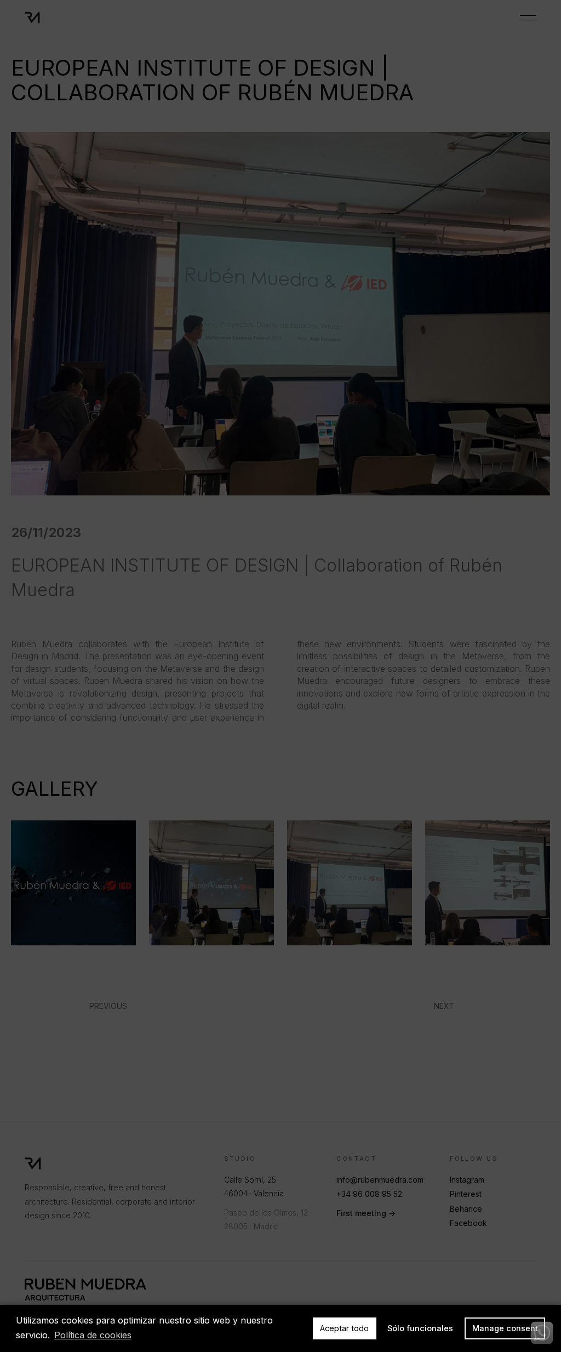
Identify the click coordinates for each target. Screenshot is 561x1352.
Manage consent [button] (505, 1328)
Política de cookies (92, 1335)
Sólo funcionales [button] (420, 1328)
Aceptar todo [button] (344, 1328)
